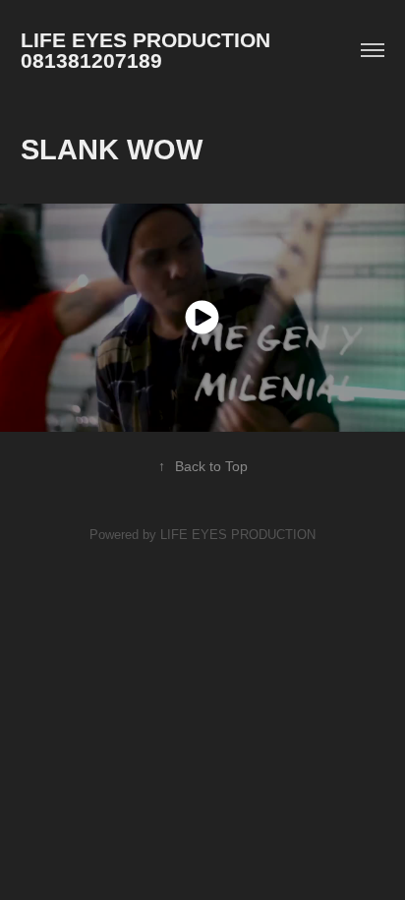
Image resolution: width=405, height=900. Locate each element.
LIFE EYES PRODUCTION (238, 534)
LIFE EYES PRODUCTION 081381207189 (154, 50)
